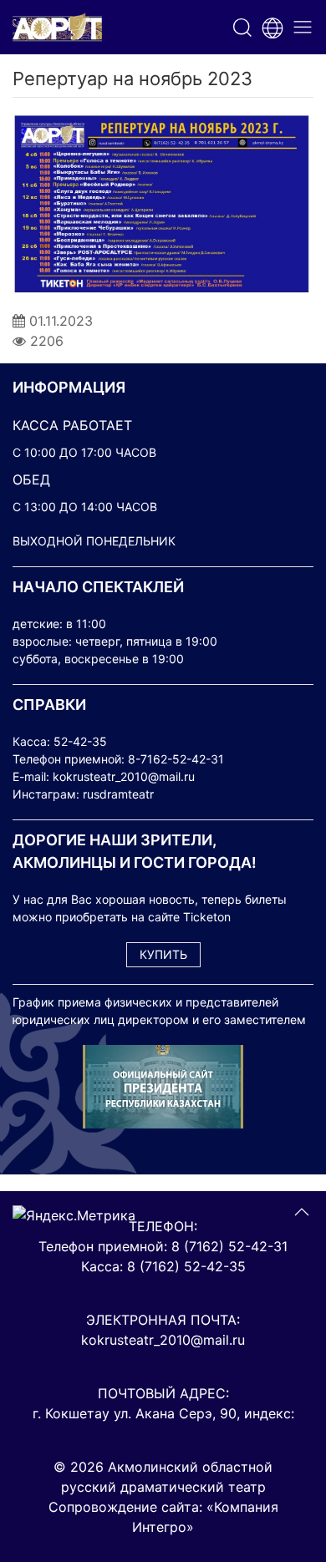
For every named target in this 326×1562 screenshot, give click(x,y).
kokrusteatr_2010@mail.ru (124, 776)
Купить (163, 954)
